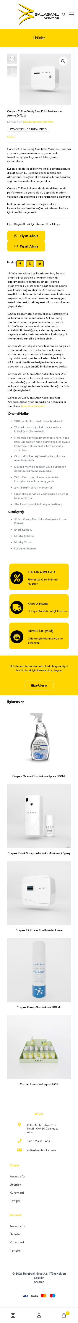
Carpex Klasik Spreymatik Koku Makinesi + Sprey (39, 853)
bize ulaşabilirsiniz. (33, 406)
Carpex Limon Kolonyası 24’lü (39, 1084)
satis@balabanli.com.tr (41, 1150)
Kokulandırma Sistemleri (38, 121)
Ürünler (15, 1184)
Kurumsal (17, 1192)
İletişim (15, 1201)
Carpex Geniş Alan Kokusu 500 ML (39, 1007)
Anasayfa (17, 1176)
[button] (63, 61)
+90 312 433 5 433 (38, 1141)
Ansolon (39, 1282)
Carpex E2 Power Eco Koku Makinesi (39, 930)
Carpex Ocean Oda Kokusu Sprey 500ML (39, 776)
